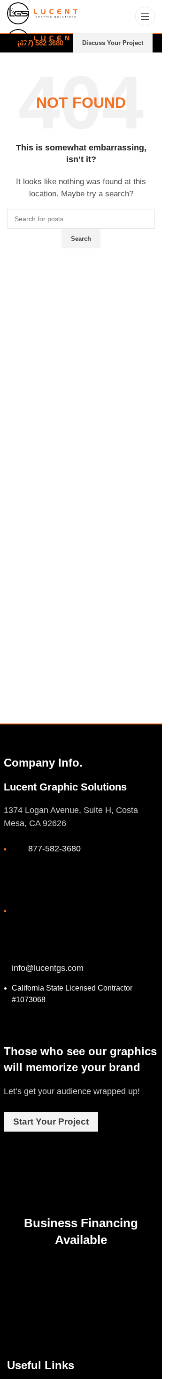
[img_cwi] (27, 1291)
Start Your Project (51, 1121)
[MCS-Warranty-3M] (99, 1287)
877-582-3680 (54, 848)
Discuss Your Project (112, 42)
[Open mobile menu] (145, 16)
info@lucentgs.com (48, 968)
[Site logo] (42, 12)
